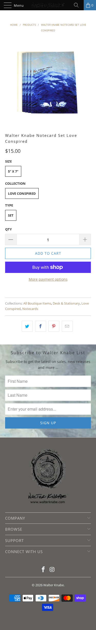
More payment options (48, 279)
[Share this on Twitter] (27, 326)
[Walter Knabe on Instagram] (52, 569)
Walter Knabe (53, 585)
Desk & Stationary (66, 303)
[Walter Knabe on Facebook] (43, 569)
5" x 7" (13, 171)
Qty (8, 229)
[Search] (78, 5)
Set (11, 215)
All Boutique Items (37, 303)
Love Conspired (22, 193)
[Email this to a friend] (67, 326)
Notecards (30, 309)
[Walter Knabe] (48, 5)
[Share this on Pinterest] (53, 326)
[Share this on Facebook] (40, 326)
